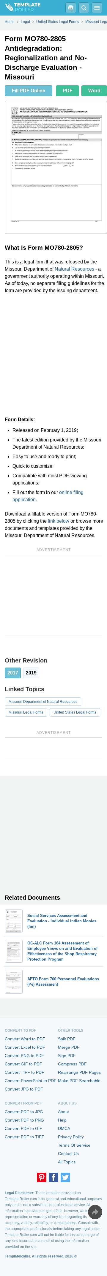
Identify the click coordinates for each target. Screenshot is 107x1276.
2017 (12, 672)
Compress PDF (72, 1064)
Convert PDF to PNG (24, 1120)
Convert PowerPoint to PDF (30, 1080)
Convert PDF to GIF (23, 1128)
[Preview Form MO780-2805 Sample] (56, 167)
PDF (68, 90)
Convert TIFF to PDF (24, 1072)
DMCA (64, 1128)
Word (94, 90)
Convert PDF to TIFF (24, 1136)
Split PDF (66, 1038)
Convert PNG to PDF (24, 1055)
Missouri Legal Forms (26, 712)
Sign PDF (67, 1055)
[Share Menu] (95, 1212)
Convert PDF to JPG (24, 1111)
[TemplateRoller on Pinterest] (41, 1177)
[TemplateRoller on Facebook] (53, 1177)
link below (58, 521)
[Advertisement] (53, 355)
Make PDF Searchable (79, 1080)
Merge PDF (69, 1047)
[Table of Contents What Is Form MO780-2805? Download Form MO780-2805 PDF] (70, 7)
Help (62, 1120)
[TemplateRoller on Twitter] (65, 1177)
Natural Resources (74, 269)
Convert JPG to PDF (24, 1089)
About (63, 1111)
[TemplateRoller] (20, 8)
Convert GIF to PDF (23, 1064)
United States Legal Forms (75, 712)
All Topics (66, 1162)
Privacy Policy (71, 1136)
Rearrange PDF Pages (79, 1072)
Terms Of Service (74, 1145)
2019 (31, 672)
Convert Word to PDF (25, 1038)
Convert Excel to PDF (25, 1047)
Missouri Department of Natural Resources (43, 702)
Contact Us (68, 1153)
